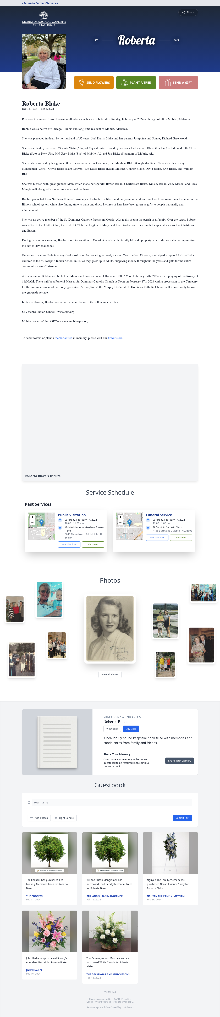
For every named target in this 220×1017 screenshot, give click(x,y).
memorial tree (63, 338)
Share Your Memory (179, 760)
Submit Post (182, 817)
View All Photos (110, 674)
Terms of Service (119, 1001)
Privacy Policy (100, 1001)
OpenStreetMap (113, 1007)
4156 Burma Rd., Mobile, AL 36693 (172, 530)
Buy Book (131, 728)
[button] (41, 522)
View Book (112, 728)
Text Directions (69, 544)
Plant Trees (93, 544)
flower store (115, 338)
